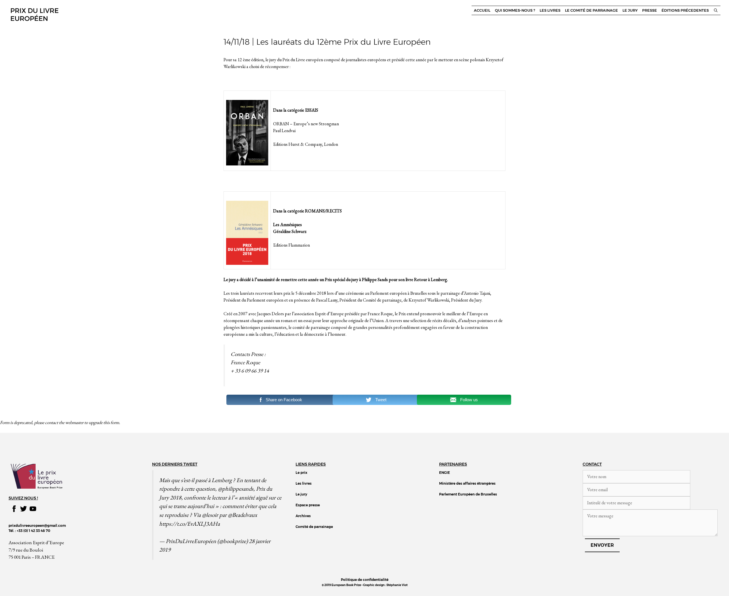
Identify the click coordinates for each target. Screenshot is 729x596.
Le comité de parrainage (591, 10)
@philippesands (235, 488)
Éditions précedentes (685, 10)
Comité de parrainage (314, 527)
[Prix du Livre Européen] (34, 14)
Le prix (301, 472)
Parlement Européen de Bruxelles (468, 494)
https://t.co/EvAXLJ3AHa (189, 523)
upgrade (96, 422)
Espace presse (308, 505)
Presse (649, 10)
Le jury (630, 10)
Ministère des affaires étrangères (467, 483)
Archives (303, 516)
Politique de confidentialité (364, 579)
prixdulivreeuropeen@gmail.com (37, 525)
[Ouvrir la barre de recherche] (715, 10)
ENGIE (444, 472)
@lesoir (210, 515)
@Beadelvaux (242, 515)
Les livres (550, 10)
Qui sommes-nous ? (515, 10)
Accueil (482, 10)
